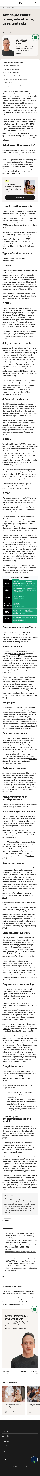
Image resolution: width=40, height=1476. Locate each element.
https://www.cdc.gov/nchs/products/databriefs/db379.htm (21, 1269)
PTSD (5, 225)
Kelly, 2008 (17, 763)
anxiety (12, 220)
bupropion (23, 359)
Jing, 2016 (7, 672)
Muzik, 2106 (23, 1019)
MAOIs (28, 498)
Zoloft (33, 296)
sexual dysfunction (17, 654)
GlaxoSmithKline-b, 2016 (19, 246)
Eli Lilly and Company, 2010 (20, 239)
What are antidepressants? (11, 66)
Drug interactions (8, 82)
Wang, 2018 (15, 656)
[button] (20, 9)
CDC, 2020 (12, 131)
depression (6, 152)
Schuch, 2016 (32, 726)
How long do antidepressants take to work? (16, 86)
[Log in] (36, 2)
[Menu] (4, 3)
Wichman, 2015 (29, 1031)
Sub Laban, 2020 (28, 530)
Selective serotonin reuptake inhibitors (16, 270)
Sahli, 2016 (16, 173)
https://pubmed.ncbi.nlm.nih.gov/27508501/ (20, 1253)
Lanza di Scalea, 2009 (18, 1054)
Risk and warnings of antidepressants (14, 79)
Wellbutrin (11, 714)
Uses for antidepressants (10, 69)
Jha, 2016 (18, 275)
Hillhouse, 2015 (21, 124)
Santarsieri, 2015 (26, 289)
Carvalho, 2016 (16, 998)
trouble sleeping (12, 415)
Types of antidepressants (10, 72)
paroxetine (6, 1029)
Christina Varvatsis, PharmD (29, 1371)
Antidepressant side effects (11, 76)
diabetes (5, 239)
